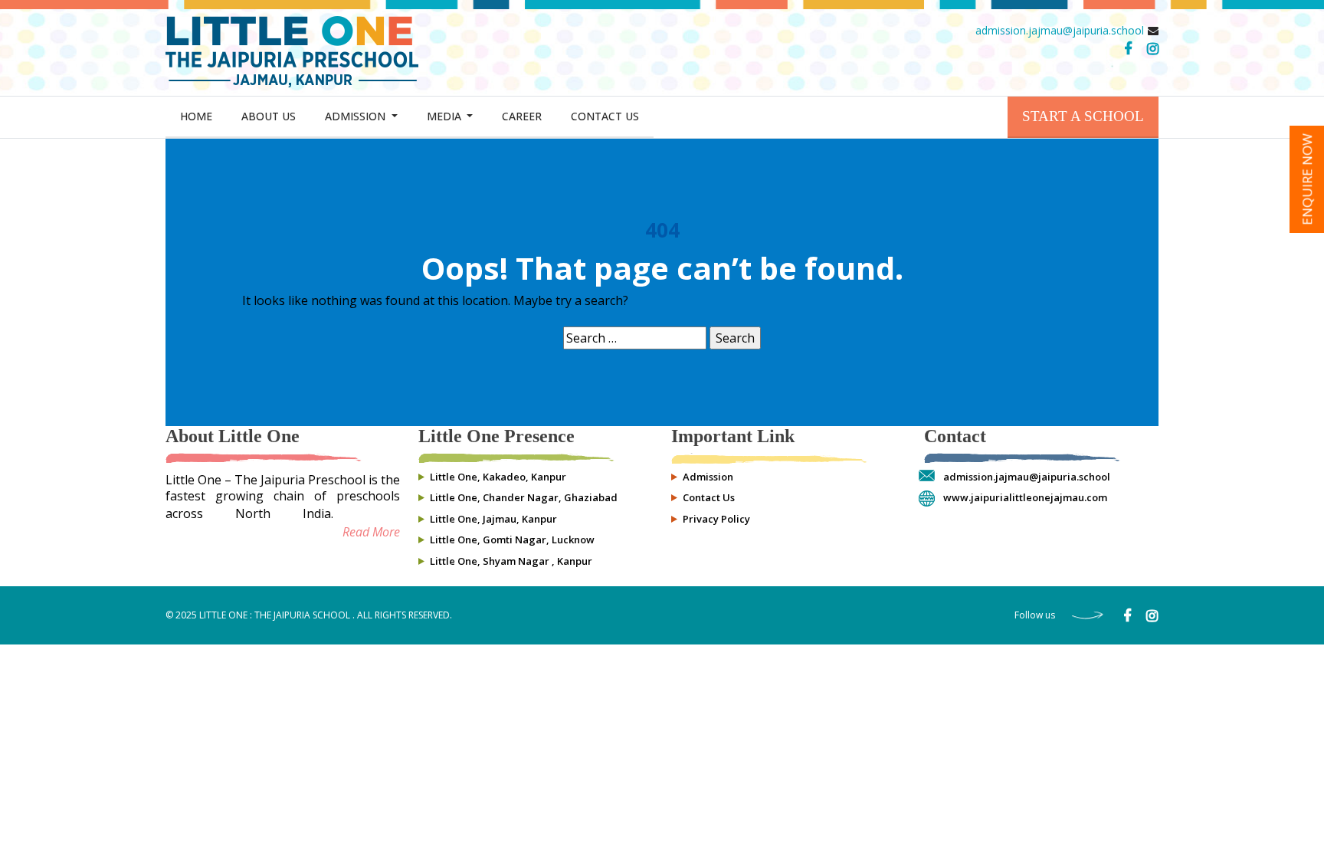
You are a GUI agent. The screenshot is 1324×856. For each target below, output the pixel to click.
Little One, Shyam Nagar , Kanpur (511, 561)
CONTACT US (605, 116)
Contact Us (709, 497)
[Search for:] (634, 337)
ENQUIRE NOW (1307, 179)
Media (445, 116)
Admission (356, 116)
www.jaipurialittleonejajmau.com (1025, 497)
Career (522, 116)
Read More (371, 531)
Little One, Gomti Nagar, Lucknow (512, 539)
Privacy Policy (716, 519)
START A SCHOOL (1083, 116)
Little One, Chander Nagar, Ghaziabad (524, 497)
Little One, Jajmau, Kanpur (493, 519)
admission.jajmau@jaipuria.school (1059, 30)
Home (196, 116)
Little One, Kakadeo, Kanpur (498, 477)
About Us (268, 116)
